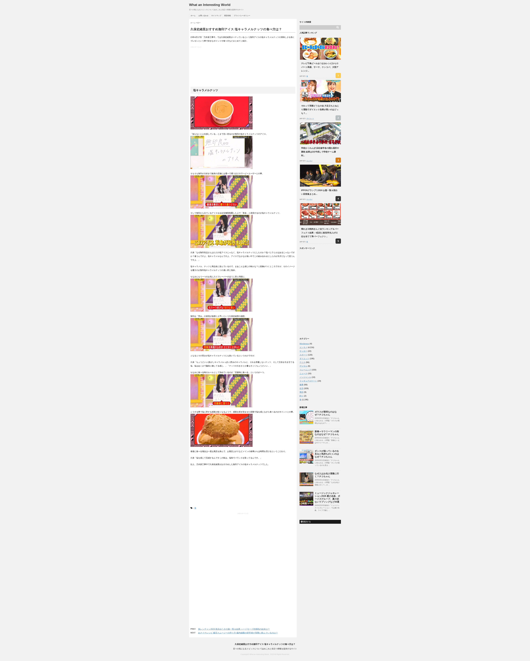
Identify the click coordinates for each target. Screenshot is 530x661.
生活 (301, 388)
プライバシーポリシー (242, 16)
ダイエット (310, 118)
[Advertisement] (243, 67)
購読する (307, 522)
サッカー (303, 351)
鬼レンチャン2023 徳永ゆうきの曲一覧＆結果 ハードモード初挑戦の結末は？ (234, 629)
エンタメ (309, 161)
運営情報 (227, 16)
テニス (302, 362)
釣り (301, 396)
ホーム (193, 16)
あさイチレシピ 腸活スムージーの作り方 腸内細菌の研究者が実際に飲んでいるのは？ (238, 633)
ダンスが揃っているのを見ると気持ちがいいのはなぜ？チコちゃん (327, 454)
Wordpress (304, 344)
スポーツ (303, 355)
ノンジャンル (305, 377)
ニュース (303, 373)
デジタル (303, 366)
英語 (301, 392)
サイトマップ (216, 16)
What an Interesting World (209, 5)
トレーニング (305, 370)
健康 (301, 385)
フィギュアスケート (308, 381)
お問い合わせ (203, 16)
